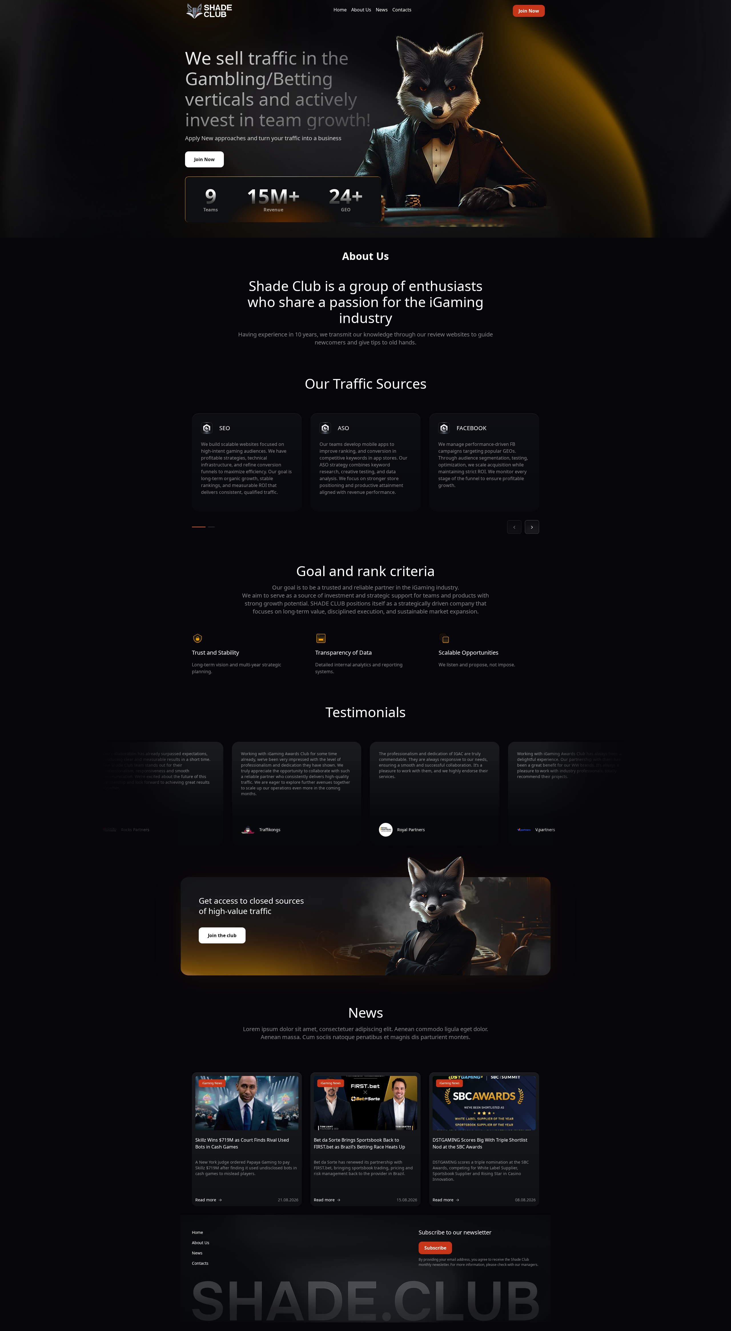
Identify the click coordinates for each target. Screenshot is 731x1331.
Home (340, 10)
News (382, 10)
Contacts (401, 10)
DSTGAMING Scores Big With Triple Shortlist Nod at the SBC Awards (480, 1143)
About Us (361, 10)
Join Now (529, 11)
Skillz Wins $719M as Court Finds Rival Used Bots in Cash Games (242, 1143)
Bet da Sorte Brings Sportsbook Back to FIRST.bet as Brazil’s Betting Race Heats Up (359, 1143)
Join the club (222, 935)
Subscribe (435, 1248)
